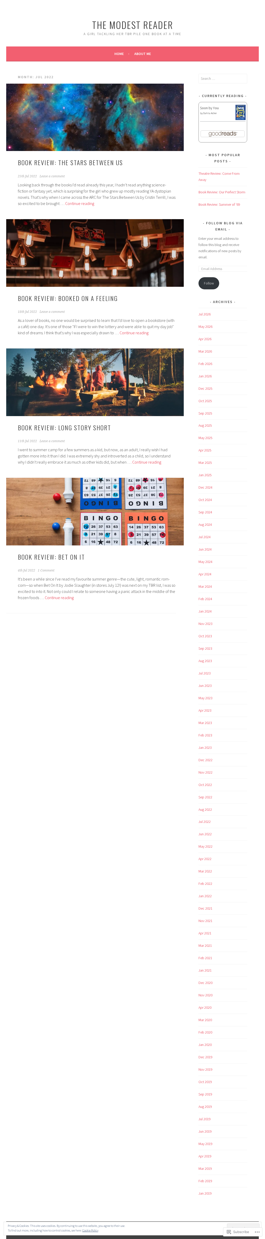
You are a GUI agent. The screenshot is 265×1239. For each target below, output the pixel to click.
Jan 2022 (205, 896)
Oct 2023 (205, 636)
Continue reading (79, 203)
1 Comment (46, 570)
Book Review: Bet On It (51, 556)
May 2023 (205, 698)
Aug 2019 (205, 1106)
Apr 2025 (204, 450)
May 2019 (205, 1143)
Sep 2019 (205, 1094)
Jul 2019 (204, 1119)
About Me (142, 53)
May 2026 (205, 326)
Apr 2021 (204, 933)
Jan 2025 (205, 475)
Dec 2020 (205, 982)
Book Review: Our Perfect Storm (221, 192)
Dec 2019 (205, 1057)
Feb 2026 (205, 363)
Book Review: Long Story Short (64, 427)
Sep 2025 (205, 413)
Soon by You (209, 108)
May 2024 (205, 561)
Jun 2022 (205, 834)
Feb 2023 (205, 735)
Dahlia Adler (210, 113)
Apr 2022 (204, 858)
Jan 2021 (205, 970)
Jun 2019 (205, 1131)
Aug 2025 (205, 425)
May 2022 (205, 846)
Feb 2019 (205, 1181)
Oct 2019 (205, 1081)
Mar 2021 (205, 945)
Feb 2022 (205, 883)
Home (119, 53)
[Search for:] (222, 78)
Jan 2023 (205, 747)
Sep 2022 (205, 797)
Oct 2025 (205, 401)
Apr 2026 (204, 339)
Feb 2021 (205, 958)
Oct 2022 (205, 784)
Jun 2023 (205, 685)
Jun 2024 (205, 549)
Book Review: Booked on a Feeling (68, 298)
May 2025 (205, 437)
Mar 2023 (205, 722)
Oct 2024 (205, 499)
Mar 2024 (205, 586)
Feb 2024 (205, 599)
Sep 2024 (205, 512)
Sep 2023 (205, 648)
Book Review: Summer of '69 (219, 204)
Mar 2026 (205, 351)
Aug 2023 (205, 660)
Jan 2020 (205, 1044)
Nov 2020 (205, 995)
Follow (209, 283)
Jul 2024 (204, 537)
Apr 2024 (204, 574)
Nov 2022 (205, 772)
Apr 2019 (204, 1156)
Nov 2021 (205, 920)
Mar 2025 (205, 462)
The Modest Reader (132, 24)
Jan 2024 (205, 611)
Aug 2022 (205, 809)
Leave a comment (52, 176)
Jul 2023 (204, 673)
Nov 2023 (205, 623)
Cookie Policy (90, 1230)
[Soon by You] (240, 118)
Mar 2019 (205, 1168)
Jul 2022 (204, 821)
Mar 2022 (205, 871)
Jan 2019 (205, 1193)
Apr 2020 (204, 1007)
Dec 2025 (205, 388)
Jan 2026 (205, 376)
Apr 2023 (204, 710)
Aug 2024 (205, 524)
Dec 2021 (205, 908)
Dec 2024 (205, 487)
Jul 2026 (204, 314)
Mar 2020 (205, 1020)
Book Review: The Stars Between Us (70, 162)
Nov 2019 (205, 1069)
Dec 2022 (205, 760)
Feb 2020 (205, 1032)
